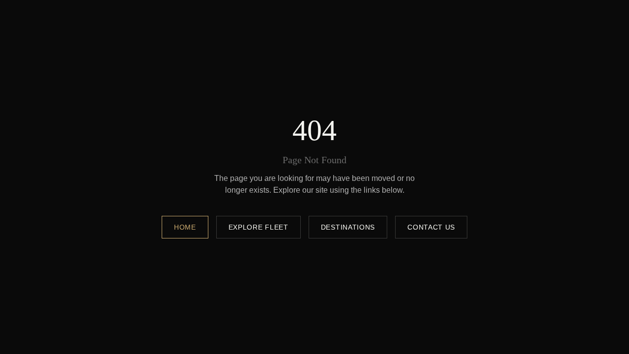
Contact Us (431, 227)
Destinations (348, 227)
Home (185, 227)
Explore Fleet (258, 227)
